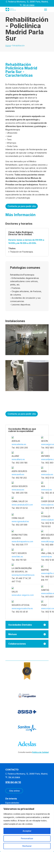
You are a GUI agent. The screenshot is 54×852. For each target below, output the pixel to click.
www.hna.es (46, 556)
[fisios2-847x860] (27, 390)
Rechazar (27, 846)
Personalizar (27, 838)
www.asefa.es (18, 474)
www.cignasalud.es (20, 521)
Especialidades (12, 803)
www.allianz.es (18, 459)
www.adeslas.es (19, 444)
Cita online (14, 791)
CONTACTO (12, 769)
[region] (27, 828)
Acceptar (27, 831)
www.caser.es (47, 504)
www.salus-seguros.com (23, 595)
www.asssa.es (18, 489)
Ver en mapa (28, 5)
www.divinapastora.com (22, 541)
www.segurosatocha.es (22, 608)
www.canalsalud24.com (22, 504)
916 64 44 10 (13, 782)
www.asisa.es (47, 474)
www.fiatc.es (17, 556)
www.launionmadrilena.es (23, 575)
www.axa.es (46, 489)
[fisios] (27, 354)
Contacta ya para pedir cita (22, 206)
